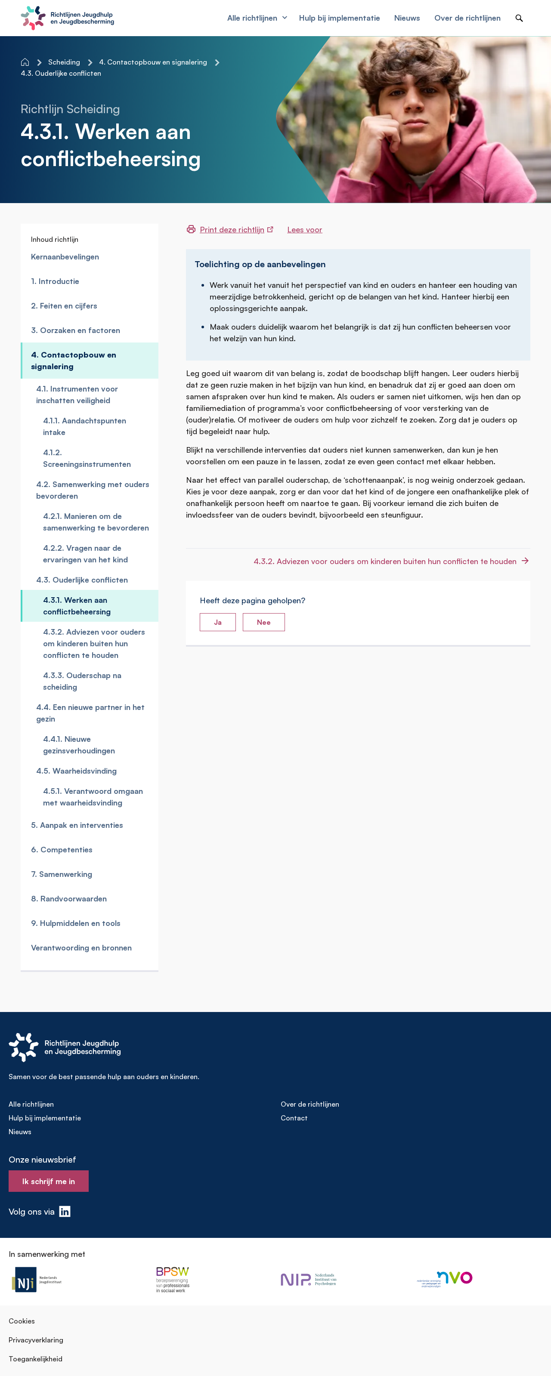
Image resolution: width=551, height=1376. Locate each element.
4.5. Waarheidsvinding (76, 770)
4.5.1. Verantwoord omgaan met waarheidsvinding (93, 796)
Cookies (22, 1321)
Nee (264, 622)
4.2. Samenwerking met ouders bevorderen (92, 489)
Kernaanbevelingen (65, 256)
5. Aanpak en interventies (77, 825)
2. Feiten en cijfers (64, 305)
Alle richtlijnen (31, 1104)
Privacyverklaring (36, 1340)
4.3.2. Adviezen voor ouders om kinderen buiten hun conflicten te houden (94, 643)
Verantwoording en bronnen (81, 947)
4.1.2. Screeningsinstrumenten (87, 458)
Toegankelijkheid (35, 1358)
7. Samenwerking (61, 874)
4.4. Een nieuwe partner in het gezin (90, 712)
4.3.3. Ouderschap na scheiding (82, 680)
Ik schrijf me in (48, 1181)
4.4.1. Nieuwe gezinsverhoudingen (79, 744)
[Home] (26, 62)
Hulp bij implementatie (45, 1118)
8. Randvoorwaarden (69, 898)
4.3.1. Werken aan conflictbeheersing (77, 605)
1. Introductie (55, 281)
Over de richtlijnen (310, 1104)
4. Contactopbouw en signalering (73, 360)
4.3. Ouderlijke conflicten (82, 579)
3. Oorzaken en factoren (75, 330)
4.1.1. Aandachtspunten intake (84, 426)
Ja (218, 622)
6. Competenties (62, 849)
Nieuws (20, 1131)
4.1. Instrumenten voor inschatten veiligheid (77, 394)
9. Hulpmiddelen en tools (76, 923)
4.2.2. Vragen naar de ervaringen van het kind (85, 553)
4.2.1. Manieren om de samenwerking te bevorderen (96, 521)
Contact (294, 1118)
